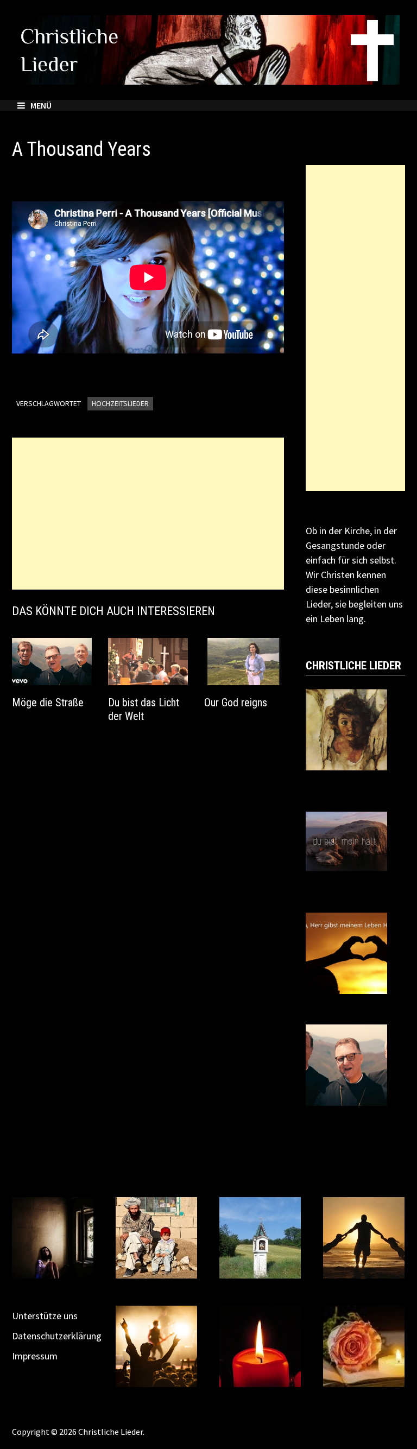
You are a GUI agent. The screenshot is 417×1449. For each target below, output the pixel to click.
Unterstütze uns (45, 1315)
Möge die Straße (48, 702)
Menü (41, 105)
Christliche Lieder (110, 1431)
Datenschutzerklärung (57, 1336)
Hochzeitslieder (120, 403)
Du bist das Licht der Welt (143, 709)
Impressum (35, 1356)
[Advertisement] (148, 514)
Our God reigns (235, 702)
